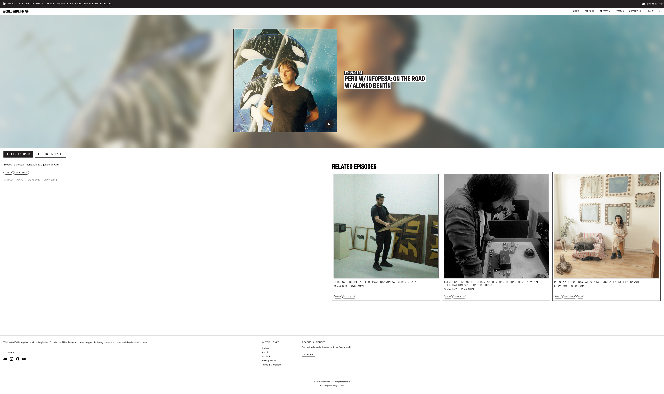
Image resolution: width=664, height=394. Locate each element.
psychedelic (21, 172)
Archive (265, 348)
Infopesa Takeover (13, 180)
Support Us (635, 11)
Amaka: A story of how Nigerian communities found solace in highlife (60, 3)
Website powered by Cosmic (332, 386)
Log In (650, 11)
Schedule (589, 11)
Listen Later (53, 153)
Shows (576, 11)
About (265, 352)
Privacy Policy (269, 361)
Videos (620, 11)
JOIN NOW (308, 354)
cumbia (8, 172)
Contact (266, 357)
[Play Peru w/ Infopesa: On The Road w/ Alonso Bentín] (329, 124)
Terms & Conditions (271, 365)
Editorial (605, 11)
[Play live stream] (4, 4)
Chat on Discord (655, 4)
